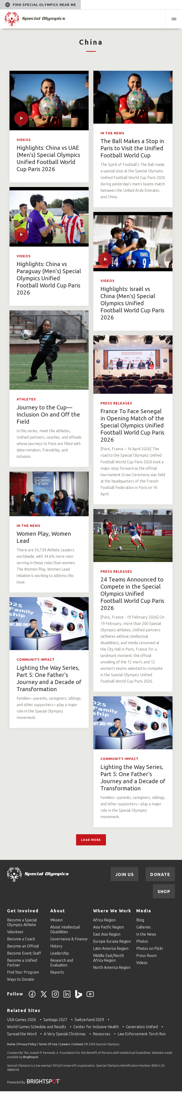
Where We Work (112, 910)
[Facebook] (32, 997)
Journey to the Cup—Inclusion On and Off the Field (48, 414)
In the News (112, 133)
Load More (91, 839)
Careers (64, 1044)
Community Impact (36, 659)
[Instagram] (55, 997)
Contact (77, 1044)
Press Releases (116, 403)
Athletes (26, 399)
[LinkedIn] (67, 997)
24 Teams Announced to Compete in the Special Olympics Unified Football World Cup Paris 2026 (132, 593)
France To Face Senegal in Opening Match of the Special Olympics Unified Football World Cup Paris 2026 (132, 425)
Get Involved (23, 910)
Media (143, 910)
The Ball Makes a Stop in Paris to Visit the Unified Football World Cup (132, 148)
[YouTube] (90, 997)
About (57, 910)
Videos (24, 140)
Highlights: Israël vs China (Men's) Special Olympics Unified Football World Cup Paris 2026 (132, 303)
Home (11, 1044)
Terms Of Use (47, 1044)
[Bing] (78, 997)
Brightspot (30, 1057)
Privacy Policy (27, 1044)
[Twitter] (44, 997)
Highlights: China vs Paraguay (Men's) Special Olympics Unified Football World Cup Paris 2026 (49, 278)
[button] (173, 18)
